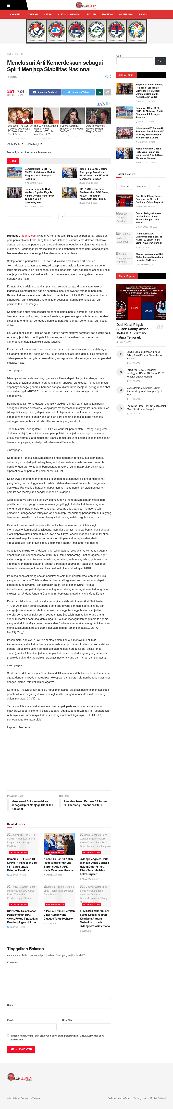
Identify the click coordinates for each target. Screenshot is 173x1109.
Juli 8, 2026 (86, 930)
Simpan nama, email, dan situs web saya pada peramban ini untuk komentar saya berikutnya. (57, 1037)
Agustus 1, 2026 (89, 202)
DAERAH (33, 14)
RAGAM (143, 14)
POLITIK (91, 14)
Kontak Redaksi (158, 1098)
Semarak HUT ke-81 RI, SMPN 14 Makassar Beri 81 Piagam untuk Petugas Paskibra (40, 173)
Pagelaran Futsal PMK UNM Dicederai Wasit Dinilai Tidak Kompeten (146, 407)
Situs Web (67, 1020)
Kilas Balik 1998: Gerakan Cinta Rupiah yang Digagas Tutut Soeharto (59, 914)
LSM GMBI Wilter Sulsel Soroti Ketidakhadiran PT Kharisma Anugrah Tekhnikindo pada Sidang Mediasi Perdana (95, 918)
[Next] (62, 216)
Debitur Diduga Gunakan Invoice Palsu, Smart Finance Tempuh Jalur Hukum (149, 218)
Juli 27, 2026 (51, 923)
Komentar (14, 962)
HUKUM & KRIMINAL (69, 14)
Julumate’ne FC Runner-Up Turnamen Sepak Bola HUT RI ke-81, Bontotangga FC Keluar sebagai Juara (150, 133)
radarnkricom (28, 236)
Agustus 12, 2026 (89, 182)
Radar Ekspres (21, 1098)
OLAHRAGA (126, 14)
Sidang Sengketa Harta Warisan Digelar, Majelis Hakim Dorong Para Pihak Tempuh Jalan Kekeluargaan (39, 195)
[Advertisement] (59, 761)
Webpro (36, 1098)
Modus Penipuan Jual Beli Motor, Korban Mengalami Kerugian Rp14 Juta (149, 257)
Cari (118, 55)
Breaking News (18, 852)
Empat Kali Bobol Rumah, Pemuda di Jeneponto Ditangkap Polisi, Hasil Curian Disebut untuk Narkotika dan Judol (149, 90)
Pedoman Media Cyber (119, 1098)
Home (10, 53)
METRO (47, 14)
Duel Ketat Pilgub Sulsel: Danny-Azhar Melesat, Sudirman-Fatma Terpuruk (149, 199)
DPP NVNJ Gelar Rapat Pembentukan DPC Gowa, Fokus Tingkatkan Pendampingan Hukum (94, 194)
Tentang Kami (140, 1098)
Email (11, 1020)
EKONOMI (107, 14)
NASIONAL (16, 14)
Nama (11, 1005)
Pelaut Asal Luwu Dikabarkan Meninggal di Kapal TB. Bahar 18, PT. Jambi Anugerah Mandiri (149, 238)
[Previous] (56, 216)
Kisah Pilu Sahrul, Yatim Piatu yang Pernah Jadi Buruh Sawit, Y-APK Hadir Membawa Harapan (94, 173)
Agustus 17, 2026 (34, 182)
